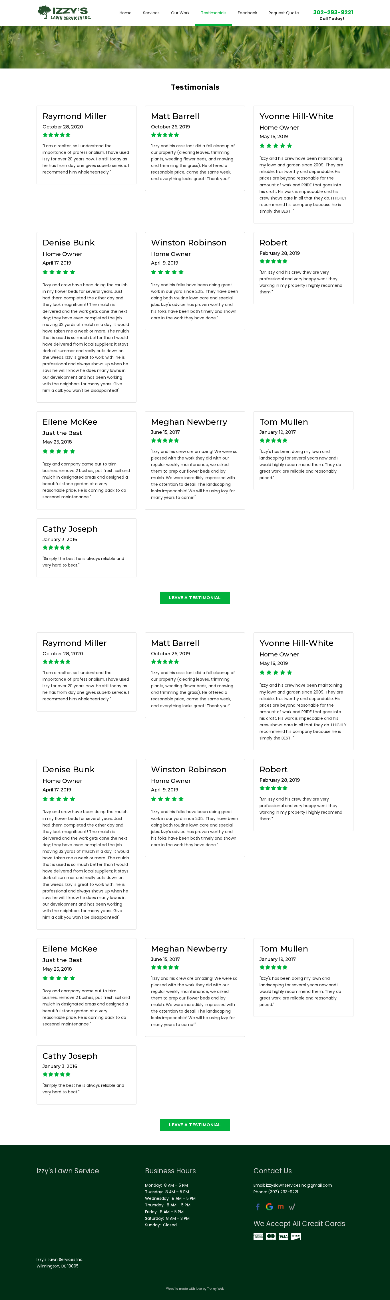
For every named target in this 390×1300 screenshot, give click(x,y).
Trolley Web (215, 1289)
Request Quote (284, 13)
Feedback (247, 13)
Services (151, 13)
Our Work (180, 13)
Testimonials (213, 13)
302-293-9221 (333, 12)
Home (126, 13)
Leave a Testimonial (195, 597)
